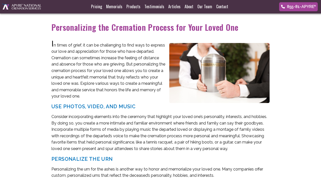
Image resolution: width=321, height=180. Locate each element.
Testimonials (154, 7)
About (189, 7)
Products (133, 7)
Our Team (204, 7)
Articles (174, 7)
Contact (222, 7)
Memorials (114, 7)
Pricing (96, 7)
